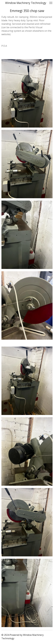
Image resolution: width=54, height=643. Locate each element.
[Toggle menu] (51, 3)
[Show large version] (27, 93)
